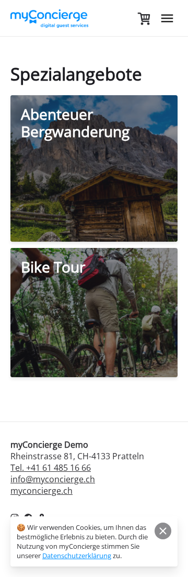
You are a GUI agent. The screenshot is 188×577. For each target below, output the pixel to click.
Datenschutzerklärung (76, 555)
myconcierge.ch (41, 490)
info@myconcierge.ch (52, 479)
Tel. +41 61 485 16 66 (50, 467)
